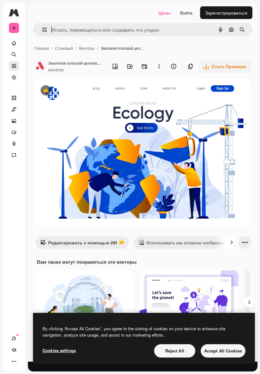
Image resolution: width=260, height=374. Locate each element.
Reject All (174, 351)
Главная (41, 48)
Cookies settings (59, 350)
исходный (77, 91)
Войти (186, 13)
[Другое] (14, 361)
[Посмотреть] (14, 77)
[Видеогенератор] (14, 132)
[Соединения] (14, 338)
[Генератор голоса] (14, 144)
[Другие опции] (159, 66)
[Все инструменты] (14, 98)
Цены (165, 13)
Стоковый (64, 48)
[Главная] (14, 43)
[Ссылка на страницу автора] (40, 66)
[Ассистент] (14, 155)
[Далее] (231, 242)
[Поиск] (14, 54)
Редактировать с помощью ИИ (78, 244)
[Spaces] (14, 109)
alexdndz (56, 69)
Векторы (86, 48)
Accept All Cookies (223, 351)
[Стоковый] (14, 66)
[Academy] (14, 350)
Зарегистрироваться (226, 13)
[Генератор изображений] (14, 121)
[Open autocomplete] (42, 29)
